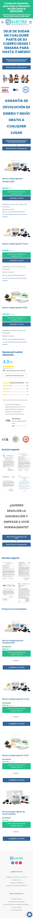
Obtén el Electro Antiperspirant (16, 67)
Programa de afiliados (16, 883)
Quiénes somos (16, 880)
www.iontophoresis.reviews (16, 212)
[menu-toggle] (2, 22)
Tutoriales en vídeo (16, 899)
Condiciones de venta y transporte (16, 885)
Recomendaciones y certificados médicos (16, 904)
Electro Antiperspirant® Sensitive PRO (13, 641)
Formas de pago (17, 907)
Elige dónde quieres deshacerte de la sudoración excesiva (16, 60)
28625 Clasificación (8, 368)
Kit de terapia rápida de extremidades (13, 812)
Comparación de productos (16, 902)
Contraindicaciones (16, 910)
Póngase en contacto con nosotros (16, 877)
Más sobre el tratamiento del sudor (16, 537)
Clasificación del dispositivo (15, 375)
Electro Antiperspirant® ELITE (15, 755)
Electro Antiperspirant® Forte (15, 699)
